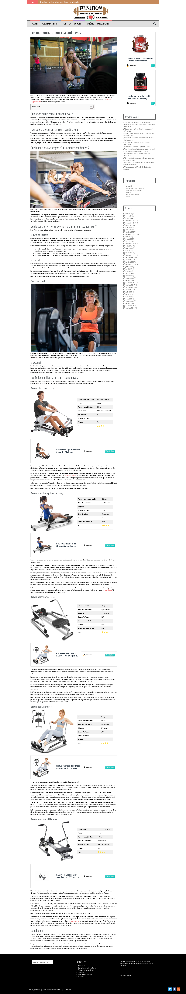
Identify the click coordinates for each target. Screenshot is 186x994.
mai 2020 (129, 250)
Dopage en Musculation (134, 190)
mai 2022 (129, 237)
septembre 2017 (131, 287)
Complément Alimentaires (135, 188)
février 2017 (130, 301)
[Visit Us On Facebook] (174, 989)
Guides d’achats (104, 23)
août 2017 (129, 290)
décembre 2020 (131, 243)
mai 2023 (129, 227)
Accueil (35, 23)
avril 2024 (129, 216)
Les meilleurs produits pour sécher (136, 151)
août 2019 (129, 260)
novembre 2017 (131, 283)
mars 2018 (129, 276)
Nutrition (67, 23)
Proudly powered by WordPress (39, 990)
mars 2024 (129, 218)
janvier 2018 (130, 280)
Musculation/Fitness (51, 23)
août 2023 (129, 225)
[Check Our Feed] (179, 989)
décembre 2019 (131, 255)
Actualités (79, 23)
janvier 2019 (130, 262)
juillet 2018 (129, 267)
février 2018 (130, 278)
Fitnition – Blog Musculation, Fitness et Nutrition (46, 11)
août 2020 (129, 246)
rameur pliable (107, 590)
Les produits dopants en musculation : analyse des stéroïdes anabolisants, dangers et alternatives (139, 124)
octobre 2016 (130, 308)
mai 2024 (129, 214)
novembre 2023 (131, 223)
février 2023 (130, 232)
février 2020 (130, 253)
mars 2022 (129, 239)
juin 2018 (129, 269)
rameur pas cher (73, 921)
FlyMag (59, 990)
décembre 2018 (131, 264)
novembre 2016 (131, 306)
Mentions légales (125, 975)
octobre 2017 (130, 285)
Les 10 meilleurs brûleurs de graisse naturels (140, 149)
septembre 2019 (131, 257)
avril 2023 (129, 230)
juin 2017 (129, 294)
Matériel (90, 23)
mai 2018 (129, 271)
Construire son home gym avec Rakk (137, 147)
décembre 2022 (131, 234)
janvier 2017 (130, 303)
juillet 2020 (129, 248)
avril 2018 (129, 273)
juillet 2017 (129, 292)
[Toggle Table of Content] (90, 107)
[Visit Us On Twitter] (170, 989)
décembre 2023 (131, 220)
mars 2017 (129, 299)
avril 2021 (129, 241)
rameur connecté (70, 475)
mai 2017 (129, 296)
